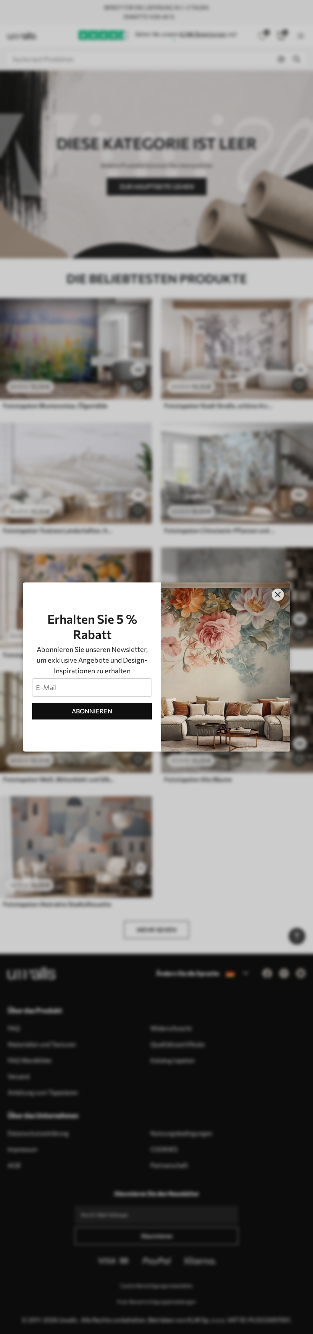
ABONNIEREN (92, 711)
